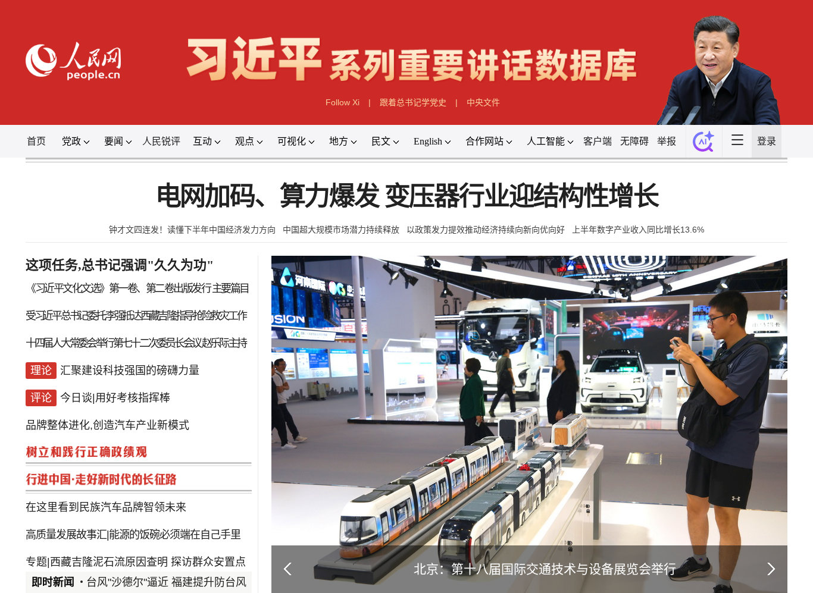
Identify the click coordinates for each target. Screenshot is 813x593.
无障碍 (634, 141)
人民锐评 (161, 141)
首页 (36, 141)
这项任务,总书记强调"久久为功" (120, 265)
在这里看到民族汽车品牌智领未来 (106, 507)
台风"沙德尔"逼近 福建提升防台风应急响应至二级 (203, 582)
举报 (666, 141)
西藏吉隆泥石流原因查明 (109, 562)
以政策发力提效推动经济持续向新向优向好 (485, 229)
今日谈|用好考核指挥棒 (115, 398)
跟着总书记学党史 (413, 102)
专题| (38, 562)
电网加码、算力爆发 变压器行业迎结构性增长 (406, 196)
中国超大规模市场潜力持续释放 (341, 229)
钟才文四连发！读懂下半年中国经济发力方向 (192, 229)
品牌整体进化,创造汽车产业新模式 (107, 425)
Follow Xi (342, 102)
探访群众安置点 (208, 562)
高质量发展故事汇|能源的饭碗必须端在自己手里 (133, 535)
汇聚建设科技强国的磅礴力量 (129, 370)
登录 (766, 141)
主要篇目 (230, 288)
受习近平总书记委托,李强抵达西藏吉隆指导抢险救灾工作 (135, 316)
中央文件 (483, 102)
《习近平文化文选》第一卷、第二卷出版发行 (118, 288)
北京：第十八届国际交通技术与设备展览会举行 (545, 569)
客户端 (597, 141)
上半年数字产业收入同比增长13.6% (638, 229)
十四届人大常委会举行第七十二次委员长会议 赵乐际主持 (135, 343)
